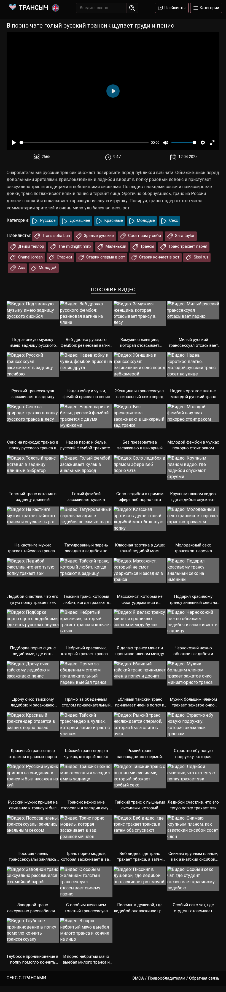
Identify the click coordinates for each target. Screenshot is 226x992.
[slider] (84, 142)
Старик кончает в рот (158, 257)
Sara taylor (184, 235)
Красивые (113, 220)
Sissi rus (200, 257)
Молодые (145, 220)
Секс (173, 220)
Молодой (47, 267)
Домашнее (79, 220)
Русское (47, 220)
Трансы (146, 246)
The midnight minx (74, 246)
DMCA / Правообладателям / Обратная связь (176, 978)
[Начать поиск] (132, 8)
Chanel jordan (30, 257)
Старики (64, 257)
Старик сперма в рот (105, 257)
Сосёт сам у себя (144, 235)
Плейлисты (174, 7)
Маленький (115, 246)
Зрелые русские (98, 235)
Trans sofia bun (55, 235)
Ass (21, 267)
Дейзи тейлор (30, 246)
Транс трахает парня (187, 246)
